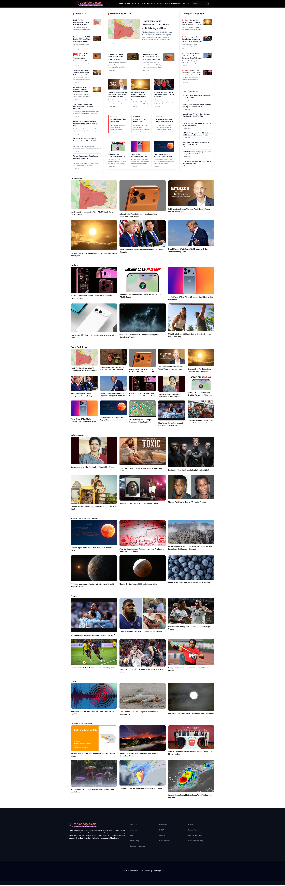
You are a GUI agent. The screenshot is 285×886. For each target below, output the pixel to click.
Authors (162, 835)
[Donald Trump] (207, 57)
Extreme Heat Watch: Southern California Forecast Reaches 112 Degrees (80, 90)
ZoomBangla (157, 871)
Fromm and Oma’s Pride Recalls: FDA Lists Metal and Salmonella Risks (81, 39)
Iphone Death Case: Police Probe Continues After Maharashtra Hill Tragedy (82, 57)
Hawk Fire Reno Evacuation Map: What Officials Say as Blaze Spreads (81, 23)
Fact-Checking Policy (195, 841)
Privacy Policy (193, 830)
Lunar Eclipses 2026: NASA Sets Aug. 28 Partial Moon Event (163, 156)
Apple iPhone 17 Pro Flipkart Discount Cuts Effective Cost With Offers (140, 156)
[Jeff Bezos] (97, 74)
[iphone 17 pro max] (140, 151)
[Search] (208, 3)
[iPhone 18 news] (97, 58)
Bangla (185, 4)
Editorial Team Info (195, 835)
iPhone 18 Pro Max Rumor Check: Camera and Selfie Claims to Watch (85, 140)
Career (190, 824)
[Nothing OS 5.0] (117, 150)
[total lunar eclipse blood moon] (164, 151)
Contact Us (163, 824)
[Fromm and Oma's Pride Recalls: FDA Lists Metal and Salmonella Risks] (97, 40)
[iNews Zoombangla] (89, 3)
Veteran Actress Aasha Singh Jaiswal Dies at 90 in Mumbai (85, 157)
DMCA (161, 830)
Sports (160, 4)
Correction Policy (165, 841)
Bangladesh (124, 4)
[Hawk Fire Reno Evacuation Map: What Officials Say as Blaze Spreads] (97, 24)
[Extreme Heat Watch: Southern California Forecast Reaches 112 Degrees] (97, 92)
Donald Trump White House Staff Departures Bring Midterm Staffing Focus (85, 123)
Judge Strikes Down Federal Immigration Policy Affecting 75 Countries (84, 106)
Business (151, 4)
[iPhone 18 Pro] (207, 74)
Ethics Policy (134, 841)
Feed (132, 835)
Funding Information (137, 846)
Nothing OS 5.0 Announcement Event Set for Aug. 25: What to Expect (117, 157)
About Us (133, 824)
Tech (143, 4)
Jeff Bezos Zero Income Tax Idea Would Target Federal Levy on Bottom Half (81, 73)
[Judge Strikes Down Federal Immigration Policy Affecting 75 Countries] (207, 40)
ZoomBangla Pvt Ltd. (136, 871)
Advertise (133, 830)
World (135, 4)
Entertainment (172, 4)
